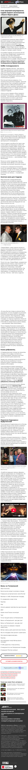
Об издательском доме (8, 709)
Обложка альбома (7, 132)
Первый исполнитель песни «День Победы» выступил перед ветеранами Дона (15, 699)
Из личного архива (20, 467)
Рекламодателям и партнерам (10, 719)
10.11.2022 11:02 (4, 6)
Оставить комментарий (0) (14, 661)
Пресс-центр (21, 709)
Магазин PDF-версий (7, 711)
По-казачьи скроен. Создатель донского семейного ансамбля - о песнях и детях (16, 684)
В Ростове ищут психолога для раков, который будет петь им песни (15, 694)
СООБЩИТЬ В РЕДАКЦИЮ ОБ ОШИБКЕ (12, 721)
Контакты (4, 717)
